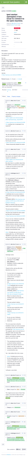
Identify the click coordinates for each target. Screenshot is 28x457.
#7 (24, 386)
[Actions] (25, 83)
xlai (12, 23)
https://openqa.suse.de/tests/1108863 (12, 75)
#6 (24, 375)
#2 (24, 131)
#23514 (8, 398)
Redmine (9, 454)
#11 (24, 433)
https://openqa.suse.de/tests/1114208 (16, 142)
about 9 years (17, 23)
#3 (24, 149)
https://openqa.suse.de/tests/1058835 (16, 210)
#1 (24, 100)
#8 (24, 403)
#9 (24, 411)
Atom (19, 449)
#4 (24, 173)
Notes (8, 96)
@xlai (7, 232)
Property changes (16, 96)
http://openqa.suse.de (18, 329)
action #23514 (16, 378)
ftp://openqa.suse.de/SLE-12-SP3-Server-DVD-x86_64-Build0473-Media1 (15, 201)
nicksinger (13, 173)
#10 (24, 421)
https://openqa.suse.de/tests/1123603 (16, 216)
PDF (25, 449)
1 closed (19, 79)
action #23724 (16, 426)
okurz (15, 32)
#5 (24, 244)
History (4, 96)
